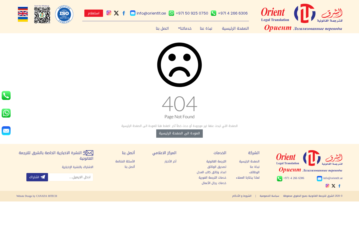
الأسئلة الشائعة (125, 161)
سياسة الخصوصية (269, 196)
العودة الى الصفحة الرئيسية (179, 133)
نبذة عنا (206, 28)
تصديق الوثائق (216, 167)
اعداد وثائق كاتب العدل (211, 172)
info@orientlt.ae (151, 13)
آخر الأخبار (170, 161)
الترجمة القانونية (216, 161)
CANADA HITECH (46, 196)
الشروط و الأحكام (241, 196)
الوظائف (254, 172)
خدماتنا (186, 28)
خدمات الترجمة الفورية (212, 177)
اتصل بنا (162, 28)
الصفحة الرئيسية (235, 28)
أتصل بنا (130, 167)
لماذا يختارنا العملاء (247, 177)
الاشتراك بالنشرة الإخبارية (77, 167)
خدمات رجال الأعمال (214, 183)
